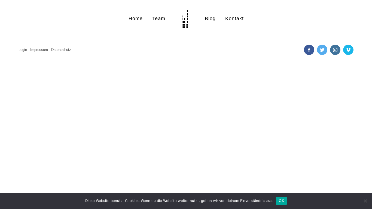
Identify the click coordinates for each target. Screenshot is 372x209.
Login (23, 50)
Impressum (39, 50)
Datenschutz (61, 50)
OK (281, 200)
